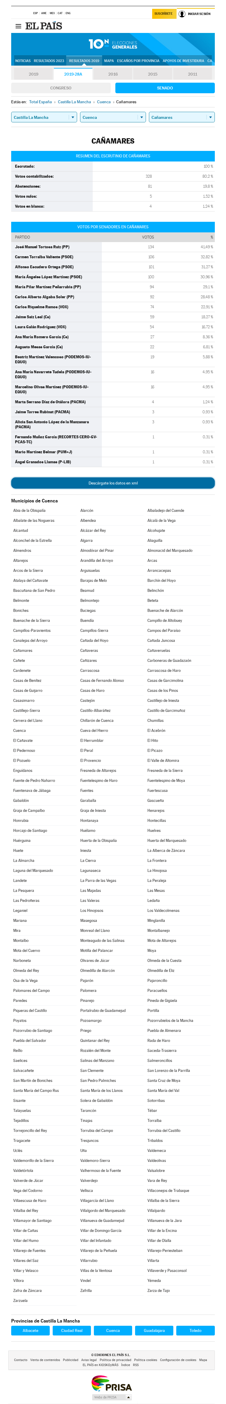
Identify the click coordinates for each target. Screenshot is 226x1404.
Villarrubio (88, 1260)
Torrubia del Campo (96, 1130)
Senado (165, 88)
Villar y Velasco (25, 1270)
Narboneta (22, 960)
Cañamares (22, 650)
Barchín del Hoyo (161, 580)
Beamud (87, 590)
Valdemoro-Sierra (95, 1160)
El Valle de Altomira (163, 760)
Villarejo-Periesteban (164, 1250)
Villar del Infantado (95, 1240)
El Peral (86, 750)
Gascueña (155, 800)
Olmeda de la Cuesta (164, 960)
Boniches (21, 610)
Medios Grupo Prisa (112, 1397)
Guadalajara (154, 1330)
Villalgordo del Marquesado (102, 1210)
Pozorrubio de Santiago (32, 1030)
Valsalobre (156, 1170)
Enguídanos (22, 770)
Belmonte (21, 600)
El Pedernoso (24, 750)
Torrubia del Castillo (163, 1130)
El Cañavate (23, 740)
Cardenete (22, 670)
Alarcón (86, 510)
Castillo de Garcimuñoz (166, 710)
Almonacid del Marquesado (169, 550)
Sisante (19, 1100)
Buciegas (88, 610)
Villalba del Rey (25, 1210)
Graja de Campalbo (29, 810)
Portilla (153, 1010)
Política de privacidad (115, 1360)
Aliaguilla (154, 540)
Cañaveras (89, 650)
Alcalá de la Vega (161, 520)
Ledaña (153, 900)
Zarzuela (20, 1300)
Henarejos (155, 810)
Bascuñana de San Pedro (34, 590)
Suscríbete (163, 14)
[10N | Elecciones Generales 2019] (113, 44)
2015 (152, 74)
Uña (83, 1150)
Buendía (87, 620)
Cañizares (88, 660)
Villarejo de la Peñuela (98, 1250)
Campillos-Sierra (94, 630)
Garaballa (88, 800)
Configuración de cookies (178, 1360)
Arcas (152, 560)
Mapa (109, 61)
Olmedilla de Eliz (161, 970)
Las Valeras (89, 900)
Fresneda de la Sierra (165, 770)
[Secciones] (18, 26)
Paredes (20, 1000)
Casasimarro (23, 700)
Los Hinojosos (91, 910)
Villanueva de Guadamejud (102, 1220)
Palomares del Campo (31, 990)
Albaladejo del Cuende (165, 510)
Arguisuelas (90, 570)
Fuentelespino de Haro (98, 780)
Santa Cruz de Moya (163, 1080)
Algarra (86, 540)
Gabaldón (21, 800)
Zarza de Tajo (158, 1290)
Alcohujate (156, 530)
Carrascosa (89, 670)
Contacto (20, 1360)
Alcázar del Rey (93, 530)
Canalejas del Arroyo (30, 640)
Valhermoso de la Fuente (100, 1170)
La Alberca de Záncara (166, 850)
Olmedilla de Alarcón (97, 970)
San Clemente (92, 1070)
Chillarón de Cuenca (97, 720)
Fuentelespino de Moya (166, 780)
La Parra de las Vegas (98, 880)
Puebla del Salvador (29, 1040)
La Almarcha (23, 860)
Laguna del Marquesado (33, 870)
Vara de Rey (157, 1180)
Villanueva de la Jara (164, 1220)
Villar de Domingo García (101, 1230)
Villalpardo (156, 1210)
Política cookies (145, 1360)
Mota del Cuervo (26, 950)
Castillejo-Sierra (26, 710)
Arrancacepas (159, 570)
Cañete (19, 660)
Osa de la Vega (25, 980)
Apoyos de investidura (183, 61)
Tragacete (21, 1140)
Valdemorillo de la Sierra (33, 1160)
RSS (136, 1365)
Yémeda (154, 1280)
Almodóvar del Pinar (97, 550)
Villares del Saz (26, 1260)
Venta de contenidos (45, 1360)
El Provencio (90, 760)
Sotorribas (156, 1100)
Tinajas (86, 1120)
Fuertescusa (157, 790)
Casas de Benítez (27, 680)
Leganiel (20, 910)
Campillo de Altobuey (164, 620)
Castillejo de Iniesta (163, 700)
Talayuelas (22, 1110)
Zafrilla (86, 1290)
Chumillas (155, 720)
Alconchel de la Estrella (32, 540)
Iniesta (85, 850)
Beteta (152, 600)
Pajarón (86, 980)
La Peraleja (156, 880)
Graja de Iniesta (93, 810)
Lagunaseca (90, 870)
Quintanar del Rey (95, 1040)
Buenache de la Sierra (31, 620)
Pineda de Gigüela (162, 1000)
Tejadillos (21, 1120)
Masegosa (88, 920)
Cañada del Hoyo (94, 640)
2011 (192, 74)
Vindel (85, 1280)
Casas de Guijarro (27, 690)
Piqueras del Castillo (30, 1010)
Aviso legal (89, 1360)
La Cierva (88, 860)
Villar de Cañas (25, 1230)
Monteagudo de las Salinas (102, 940)
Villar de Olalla (159, 1240)
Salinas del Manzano (97, 1060)
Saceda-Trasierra (162, 1050)
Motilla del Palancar (96, 950)
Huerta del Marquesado (166, 840)
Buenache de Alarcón (165, 610)
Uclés (17, 1150)
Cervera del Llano (27, 720)
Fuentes (86, 790)
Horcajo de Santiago (30, 830)
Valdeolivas (156, 1160)
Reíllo (17, 1050)
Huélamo (87, 830)
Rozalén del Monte (95, 1050)
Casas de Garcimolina (165, 680)
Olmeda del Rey (26, 970)
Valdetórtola (23, 1170)
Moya (151, 950)
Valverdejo (89, 1180)
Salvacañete (23, 1070)
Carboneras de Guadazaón (169, 660)
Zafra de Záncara (27, 1290)
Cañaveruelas (158, 650)
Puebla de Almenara (164, 1030)
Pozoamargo (91, 1020)
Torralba (154, 1120)
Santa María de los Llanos (101, 1090)
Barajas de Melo (93, 580)
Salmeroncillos (159, 1060)
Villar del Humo (26, 1240)
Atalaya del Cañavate (30, 580)
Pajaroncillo (157, 980)
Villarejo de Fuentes (29, 1250)
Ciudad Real (71, 1330)
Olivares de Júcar (94, 960)
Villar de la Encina (162, 1230)
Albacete (30, 1330)
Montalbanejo (158, 930)
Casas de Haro (92, 690)
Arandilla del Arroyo (96, 560)
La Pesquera (23, 890)
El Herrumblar (92, 740)
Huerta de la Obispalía (98, 840)
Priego (85, 1030)
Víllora (18, 1280)
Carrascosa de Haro (164, 670)
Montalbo (21, 940)
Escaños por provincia (138, 61)
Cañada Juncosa (161, 640)
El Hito (152, 740)
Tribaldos (155, 1140)
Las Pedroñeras (26, 900)
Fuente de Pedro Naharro (34, 780)
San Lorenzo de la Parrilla (168, 1070)
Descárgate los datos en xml (113, 483)
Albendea (88, 520)
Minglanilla (156, 920)
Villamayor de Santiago (32, 1220)
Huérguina (22, 840)
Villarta (153, 1260)
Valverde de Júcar (28, 1180)
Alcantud (20, 530)
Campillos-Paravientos (32, 630)
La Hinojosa (157, 870)
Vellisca (86, 1190)
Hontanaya (89, 820)
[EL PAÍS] (44, 26)
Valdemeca (156, 1150)
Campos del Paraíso (163, 630)
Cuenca (19, 730)
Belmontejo (89, 600)
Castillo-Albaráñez (95, 710)
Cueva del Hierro (94, 730)
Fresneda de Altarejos (98, 770)
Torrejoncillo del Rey (30, 1130)
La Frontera (157, 860)
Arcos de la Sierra (28, 570)
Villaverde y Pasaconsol (167, 1270)
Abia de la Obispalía (29, 510)
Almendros (22, 550)
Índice (125, 1365)
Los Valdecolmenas (163, 910)
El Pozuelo (21, 760)
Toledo (196, 1330)
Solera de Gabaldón (96, 1100)
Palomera (88, 990)
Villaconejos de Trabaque (168, 1190)
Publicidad (70, 1360)
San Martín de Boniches (32, 1080)
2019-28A (73, 74)
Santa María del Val (163, 1090)
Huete (18, 850)
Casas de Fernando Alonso (102, 680)
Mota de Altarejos (161, 940)
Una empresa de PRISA (111, 1383)
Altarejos (20, 560)
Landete (20, 880)
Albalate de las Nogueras (33, 520)
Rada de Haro (158, 1040)
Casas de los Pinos (162, 690)
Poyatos (19, 1020)
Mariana (20, 920)
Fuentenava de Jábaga (32, 790)
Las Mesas (156, 890)
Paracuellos (157, 990)
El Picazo (154, 750)
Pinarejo (87, 1000)
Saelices (20, 1060)
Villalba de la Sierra (163, 1200)
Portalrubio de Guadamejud (103, 1010)
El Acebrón (156, 730)
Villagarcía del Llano (97, 1200)
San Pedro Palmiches (98, 1080)
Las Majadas (90, 890)
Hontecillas (156, 820)
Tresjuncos (89, 1140)
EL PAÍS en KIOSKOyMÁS (100, 1365)
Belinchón (155, 590)
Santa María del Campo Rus (36, 1090)
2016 (113, 74)
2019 (33, 74)
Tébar (152, 1110)
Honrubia (21, 820)
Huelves (154, 830)
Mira (17, 930)
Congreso (61, 88)
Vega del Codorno (27, 1190)
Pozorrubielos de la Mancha (170, 1020)
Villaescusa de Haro (29, 1200)
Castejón (87, 700)
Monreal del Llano (95, 930)
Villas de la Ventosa (96, 1270)
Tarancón (88, 1110)
